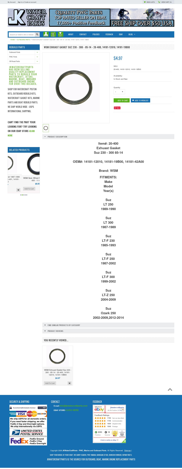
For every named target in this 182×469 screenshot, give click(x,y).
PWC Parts (13, 57)
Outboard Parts (23, 39)
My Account (11, 2)
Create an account (30, 2)
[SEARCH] (37, 34)
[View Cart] (53, 34)
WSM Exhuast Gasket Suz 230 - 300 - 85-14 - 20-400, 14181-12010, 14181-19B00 (57, 372)
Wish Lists (151, 2)
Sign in (20, 2)
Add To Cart (15, 189)
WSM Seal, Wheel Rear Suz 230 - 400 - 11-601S (23, 179)
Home (12, 39)
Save (118, 108)
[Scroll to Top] (171, 390)
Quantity (117, 87)
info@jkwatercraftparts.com (73, 405)
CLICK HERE (72, 410)
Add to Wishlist (36, 189)
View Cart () (166, 2)
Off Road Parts (14, 61)
